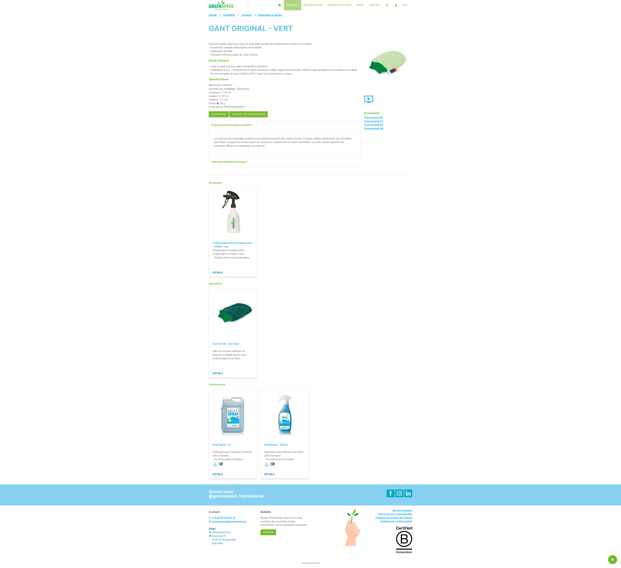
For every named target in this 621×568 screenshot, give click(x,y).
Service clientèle (402, 510)
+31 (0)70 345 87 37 (224, 517)
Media (360, 5)
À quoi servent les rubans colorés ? (231, 124)
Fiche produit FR (373, 121)
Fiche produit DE (373, 124)
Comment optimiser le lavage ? (229, 161)
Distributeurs (313, 5)
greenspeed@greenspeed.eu (229, 521)
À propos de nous (340, 5)
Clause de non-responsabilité (395, 514)
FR (404, 5)
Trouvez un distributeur (248, 114)
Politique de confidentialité (396, 521)
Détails (218, 272)
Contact (375, 5)
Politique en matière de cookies (394, 517)
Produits (292, 5)
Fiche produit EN (373, 128)
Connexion (218, 114)
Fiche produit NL (373, 117)
